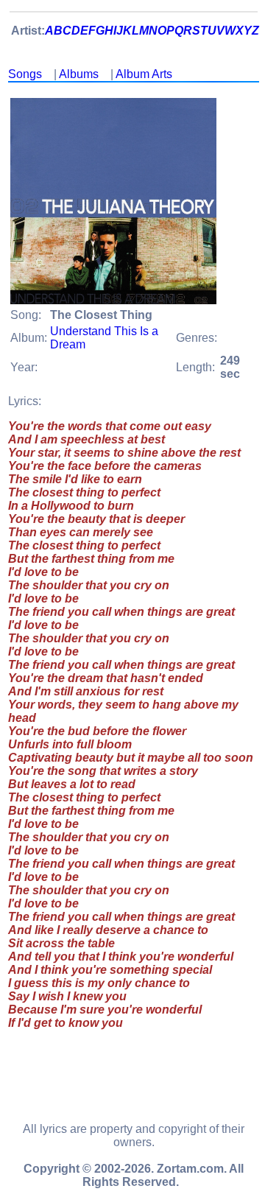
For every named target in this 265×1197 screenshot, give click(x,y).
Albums (79, 74)
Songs (25, 74)
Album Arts (144, 74)
